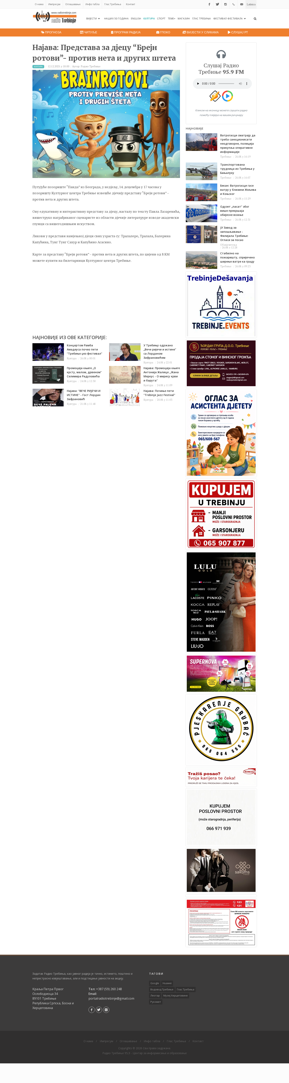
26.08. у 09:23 (242, 266)
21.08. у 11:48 (88, 404)
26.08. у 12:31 (242, 219)
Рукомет (155, 1002)
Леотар (155, 995)
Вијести (92, 18)
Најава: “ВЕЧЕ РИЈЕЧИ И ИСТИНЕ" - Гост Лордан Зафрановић (83, 395)
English (136, 18)
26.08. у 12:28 (229, 247)
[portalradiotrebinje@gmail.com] (242, 4)
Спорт (161, 18)
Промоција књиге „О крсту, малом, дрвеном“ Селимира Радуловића (84, 372)
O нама (39, 4)
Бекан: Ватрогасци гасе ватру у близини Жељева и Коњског (238, 190)
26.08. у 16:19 (242, 156)
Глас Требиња (112, 4)
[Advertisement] (106, 296)
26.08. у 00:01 (88, 358)
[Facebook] (209, 4)
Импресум (54, 4)
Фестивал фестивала (228, 18)
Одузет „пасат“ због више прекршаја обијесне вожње (234, 211)
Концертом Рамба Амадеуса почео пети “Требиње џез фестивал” (84, 349)
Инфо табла (92, 4)
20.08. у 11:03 (164, 399)
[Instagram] (225, 4)
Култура (149, 18)
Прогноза (52, 32)
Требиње (225, 156)
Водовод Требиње (161, 989)
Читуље (90, 32)
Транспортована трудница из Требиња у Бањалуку (237, 169)
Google (154, 983)
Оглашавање (73, 4)
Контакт (130, 4)
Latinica (251, 4)
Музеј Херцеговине (175, 995)
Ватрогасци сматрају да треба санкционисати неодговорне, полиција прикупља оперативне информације (237, 143)
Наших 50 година (116, 18)
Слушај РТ (239, 32)
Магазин (184, 18)
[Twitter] (217, 4)
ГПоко (164, 32)
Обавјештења (228, 244)
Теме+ (172, 18)
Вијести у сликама (202, 32)
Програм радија (127, 32)
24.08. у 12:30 (88, 381)
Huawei (167, 983)
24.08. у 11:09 (164, 385)
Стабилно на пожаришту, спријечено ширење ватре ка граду (237, 257)
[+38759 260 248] (233, 4)
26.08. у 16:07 (242, 177)
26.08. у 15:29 (242, 198)
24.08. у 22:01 (164, 362)
